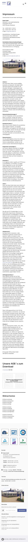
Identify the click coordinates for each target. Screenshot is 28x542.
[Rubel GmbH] (6, 3)
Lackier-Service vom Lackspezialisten (10, 528)
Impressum (15, 539)
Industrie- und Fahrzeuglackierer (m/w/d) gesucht (13, 516)
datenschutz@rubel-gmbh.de (13, 55)
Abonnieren (22, 510)
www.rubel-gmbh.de (7, 262)
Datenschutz (22, 539)
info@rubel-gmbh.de (11, 31)
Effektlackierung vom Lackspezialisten (10, 524)
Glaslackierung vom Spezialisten (8, 520)
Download (5, 369)
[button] (2, 539)
